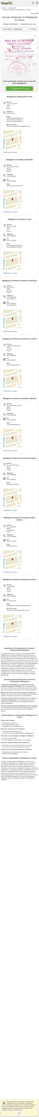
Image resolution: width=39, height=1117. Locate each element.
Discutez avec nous (29, 24)
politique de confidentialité (14, 1110)
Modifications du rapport (10, 152)
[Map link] (12, 140)
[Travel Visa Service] (7, 3)
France (32, 29)
